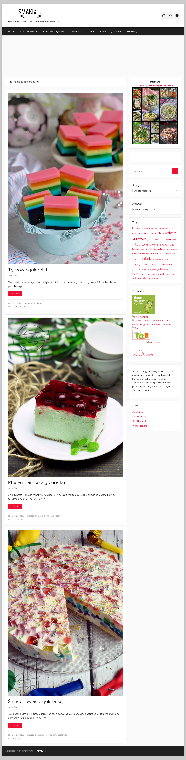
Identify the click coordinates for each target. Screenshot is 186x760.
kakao (173, 240)
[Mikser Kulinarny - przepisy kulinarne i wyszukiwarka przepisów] (143, 313)
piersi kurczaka (164, 264)
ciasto (164, 228)
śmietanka (137, 278)
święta (154, 278)
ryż (157, 270)
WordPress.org (139, 426)
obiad (145, 258)
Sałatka (163, 269)
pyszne (153, 270)
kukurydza (168, 244)
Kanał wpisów (139, 416)
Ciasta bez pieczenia (27, 516)
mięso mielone (151, 253)
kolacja (157, 244)
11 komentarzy (18, 519)
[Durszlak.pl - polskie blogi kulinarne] (140, 317)
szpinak (140, 274)
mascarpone (138, 253)
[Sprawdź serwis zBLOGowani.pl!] (155, 342)
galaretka (151, 239)
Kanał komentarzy (141, 421)
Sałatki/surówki (27, 31)
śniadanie (146, 278)
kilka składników (143, 244)
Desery (40, 303)
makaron (151, 249)
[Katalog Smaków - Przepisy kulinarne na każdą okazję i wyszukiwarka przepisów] (155, 324)
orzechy (167, 259)
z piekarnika (169, 274)
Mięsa (74, 31)
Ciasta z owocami (46, 516)
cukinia (169, 228)
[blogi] (135, 328)
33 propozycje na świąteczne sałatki (155, 85)
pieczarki (149, 264)
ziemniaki (160, 274)
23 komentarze (18, 738)
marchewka (161, 249)
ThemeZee (40, 751)
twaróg (153, 274)
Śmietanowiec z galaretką (35, 701)
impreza (160, 239)
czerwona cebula (152, 233)
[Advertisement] (78, 56)
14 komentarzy (18, 306)
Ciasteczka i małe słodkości (24, 303)
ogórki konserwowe (156, 259)
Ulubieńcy (132, 31)
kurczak (135, 249)
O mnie (88, 31)
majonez (143, 249)
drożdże (164, 234)
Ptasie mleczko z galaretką (36, 482)
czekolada (137, 233)
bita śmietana (145, 228)
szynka (146, 274)
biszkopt (136, 228)
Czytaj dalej (15, 294)
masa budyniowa (171, 249)
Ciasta (8, 31)
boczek (153, 228)
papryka (137, 264)
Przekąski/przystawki (53, 31)
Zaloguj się (137, 412)
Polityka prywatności (110, 31)
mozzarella (165, 253)
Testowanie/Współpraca (56, 735)
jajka (168, 239)
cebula (158, 228)
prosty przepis (140, 269)
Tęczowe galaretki (27, 270)
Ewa (15, 275)
